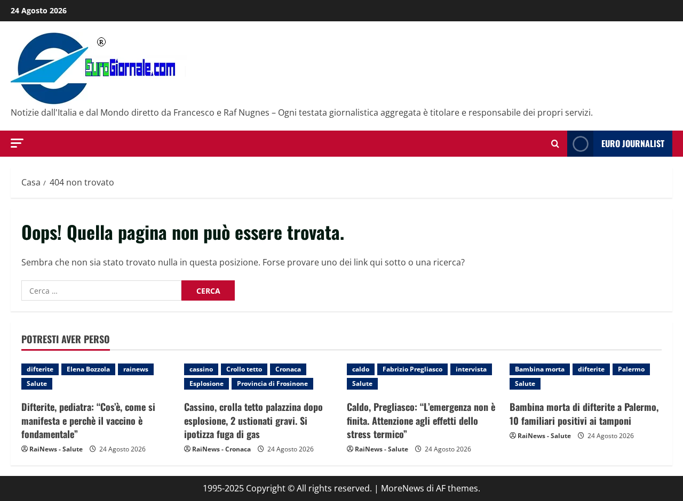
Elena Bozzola (88, 369)
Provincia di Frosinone (272, 383)
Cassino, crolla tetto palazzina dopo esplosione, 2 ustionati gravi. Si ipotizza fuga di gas (253, 420)
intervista (471, 369)
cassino (201, 369)
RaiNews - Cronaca (221, 449)
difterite (40, 369)
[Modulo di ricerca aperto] (555, 143)
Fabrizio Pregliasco (412, 369)
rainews (135, 369)
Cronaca (288, 369)
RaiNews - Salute (56, 449)
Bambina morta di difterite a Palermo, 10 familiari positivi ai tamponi (584, 413)
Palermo (631, 369)
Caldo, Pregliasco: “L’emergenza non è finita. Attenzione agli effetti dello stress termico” (421, 420)
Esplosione (206, 383)
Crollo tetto (244, 369)
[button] (17, 143)
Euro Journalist (632, 143)
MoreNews (402, 488)
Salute (37, 383)
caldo (360, 369)
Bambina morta (540, 369)
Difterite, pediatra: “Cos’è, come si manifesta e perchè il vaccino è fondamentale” (88, 420)
